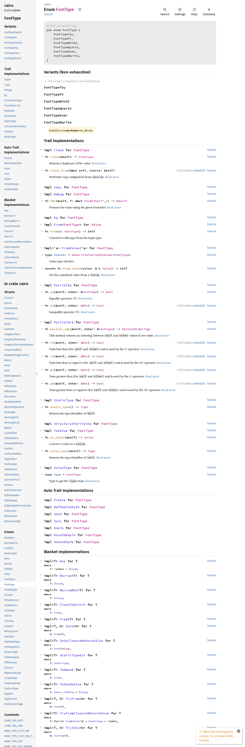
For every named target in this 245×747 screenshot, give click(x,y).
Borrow (66, 576)
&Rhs (84, 305)
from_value (72, 268)
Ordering (142, 329)
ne (52, 305)
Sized (73, 569)
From (58, 225)
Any (63, 561)
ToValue (61, 431)
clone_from (59, 170)
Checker (60, 255)
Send (58, 514)
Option (127, 329)
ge (52, 383)
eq (52, 292)
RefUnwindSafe (66, 507)
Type (84, 407)
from (53, 231)
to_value (57, 437)
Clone (59, 150)
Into (70, 626)
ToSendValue (70, 684)
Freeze (60, 500)
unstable (198, 170)
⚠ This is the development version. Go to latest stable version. (216, 736)
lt (52, 342)
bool (109, 292)
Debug (59, 194)
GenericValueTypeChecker (92, 255)
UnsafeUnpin (65, 535)
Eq (56, 218)
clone (54, 157)
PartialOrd (64, 322)
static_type (60, 407)
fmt (53, 201)
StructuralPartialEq (72, 424)
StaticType (64, 400)
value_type (59, 451)
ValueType (63, 468)
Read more (99, 163)
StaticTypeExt (72, 655)
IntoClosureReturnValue (81, 641)
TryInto (72, 728)
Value (96, 225)
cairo (47, 4)
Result (122, 201)
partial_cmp (60, 329)
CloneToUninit (72, 605)
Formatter (92, 201)
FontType (81, 150)
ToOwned (67, 670)
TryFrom (72, 699)
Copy (58, 187)
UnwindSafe (64, 542)
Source (48, 14)
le (52, 356)
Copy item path (80, 9)
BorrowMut (68, 590)
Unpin (59, 528)
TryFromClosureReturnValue (84, 713)
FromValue (70, 248)
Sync (58, 521)
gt (52, 370)
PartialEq (63, 285)
